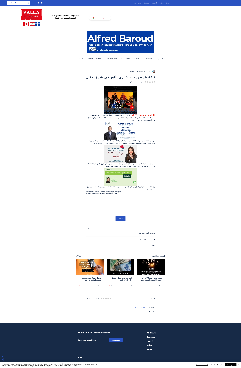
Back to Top (3, 359)
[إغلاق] (239, 364)
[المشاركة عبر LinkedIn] (145, 239)
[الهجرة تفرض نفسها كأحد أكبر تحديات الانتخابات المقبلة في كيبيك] (151, 267)
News (149, 349)
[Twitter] (38, 3)
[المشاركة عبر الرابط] (140, 239)
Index (149, 345)
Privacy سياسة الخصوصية (80, 366)
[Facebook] (35, 3)
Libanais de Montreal (94, 58)
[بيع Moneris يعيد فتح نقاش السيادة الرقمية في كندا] (90, 267)
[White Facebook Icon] (78, 358)
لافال (88, 228)
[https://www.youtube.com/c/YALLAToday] (81, 358)
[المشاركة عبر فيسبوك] (154, 239)
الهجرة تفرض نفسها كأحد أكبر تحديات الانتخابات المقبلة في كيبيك (151, 279)
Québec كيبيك (125, 58)
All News (151, 333)
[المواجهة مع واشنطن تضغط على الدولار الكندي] (120, 267)
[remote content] (120, 203)
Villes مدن (136, 58)
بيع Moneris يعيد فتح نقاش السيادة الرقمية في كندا (91, 279)
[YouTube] (42, 3)
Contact (151, 337)
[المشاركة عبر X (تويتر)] (150, 239)
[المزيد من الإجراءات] (87, 71)
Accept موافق (231, 365)
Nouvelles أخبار (147, 58)
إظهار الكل (79, 256)
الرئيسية (150, 341)
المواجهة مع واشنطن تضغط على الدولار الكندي (122, 279)
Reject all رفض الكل (217, 365)
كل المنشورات (160, 58)
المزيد (82, 58)
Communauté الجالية (111, 58)
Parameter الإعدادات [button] (202, 365)
